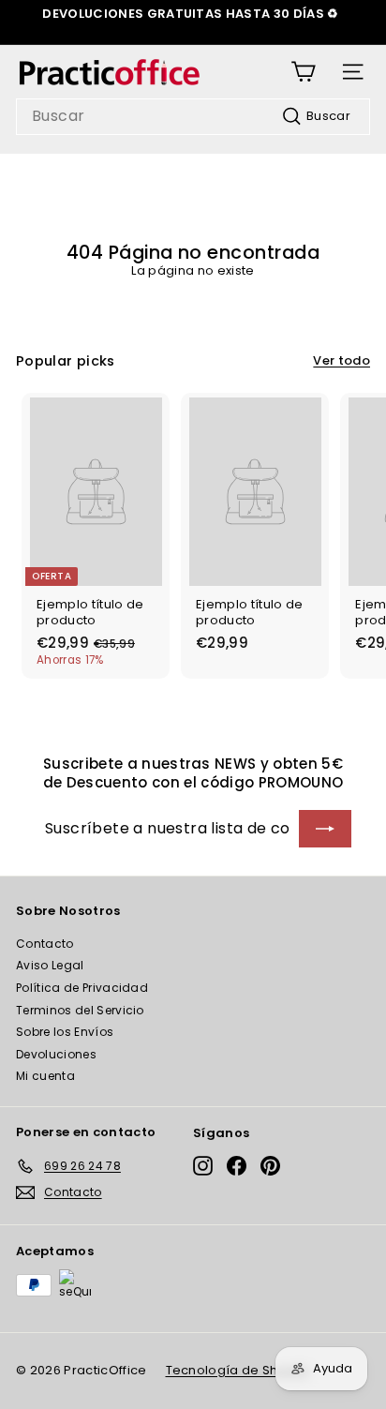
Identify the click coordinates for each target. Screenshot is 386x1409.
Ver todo (341, 361)
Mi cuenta (45, 1076)
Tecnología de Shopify (238, 1370)
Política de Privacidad (82, 988)
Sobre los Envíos (64, 1032)
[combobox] (193, 116)
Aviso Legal (50, 965)
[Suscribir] (325, 828)
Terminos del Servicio (80, 1010)
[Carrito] (303, 71)
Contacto (45, 944)
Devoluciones (56, 1054)
